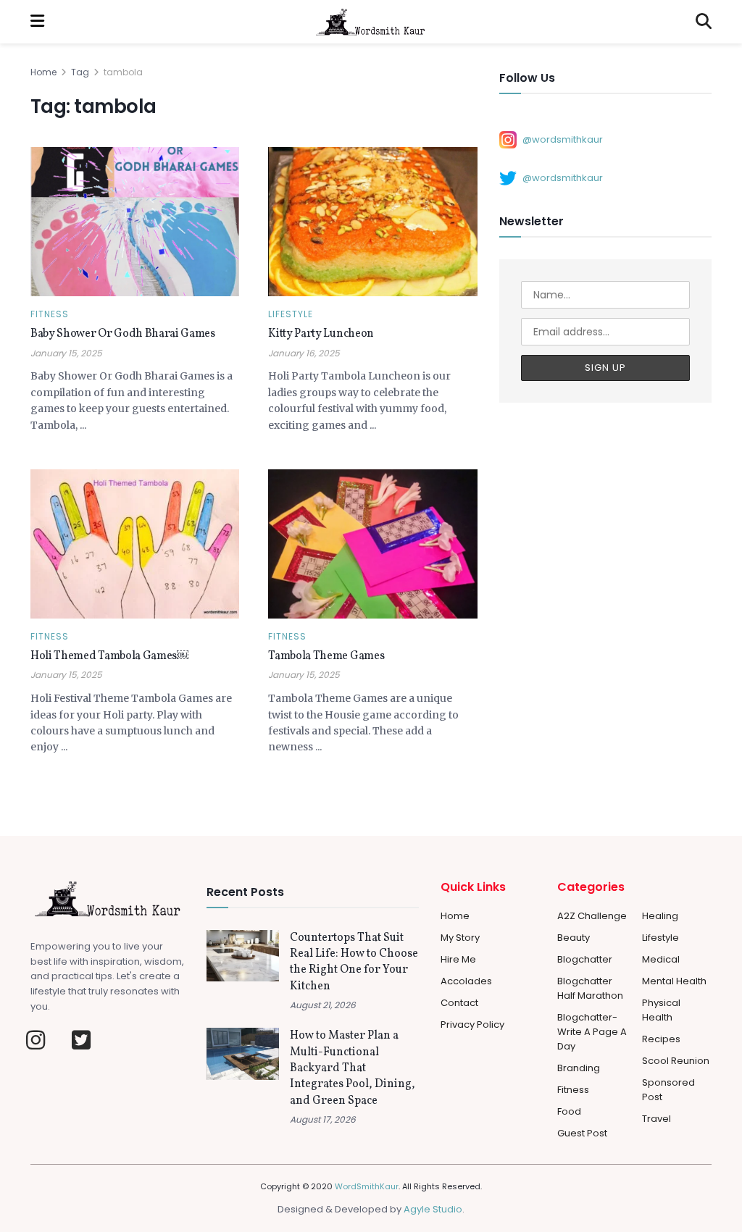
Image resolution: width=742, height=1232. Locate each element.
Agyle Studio (433, 1209)
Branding (578, 1068)
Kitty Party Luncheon (321, 334)
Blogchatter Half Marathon (590, 988)
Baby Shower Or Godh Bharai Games (122, 334)
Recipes (661, 1039)
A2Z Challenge (592, 916)
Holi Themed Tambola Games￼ (109, 656)
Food (569, 1111)
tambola (123, 72)
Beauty (573, 937)
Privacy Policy (472, 1024)
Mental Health (674, 981)
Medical (661, 959)
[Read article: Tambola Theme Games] (372, 544)
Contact (459, 1003)
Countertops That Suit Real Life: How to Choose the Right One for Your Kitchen (354, 962)
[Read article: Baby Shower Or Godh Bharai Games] (134, 221)
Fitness (49, 314)
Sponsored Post (668, 1090)
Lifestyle (290, 314)
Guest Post (582, 1133)
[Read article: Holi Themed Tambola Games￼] (134, 544)
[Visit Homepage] (370, 21)
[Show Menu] (37, 21)
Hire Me (458, 959)
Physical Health (661, 1010)
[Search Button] (704, 21)
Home (43, 72)
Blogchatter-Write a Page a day (592, 1031)
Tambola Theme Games (326, 656)
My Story (460, 937)
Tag (80, 72)
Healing (660, 916)
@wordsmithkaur (562, 139)
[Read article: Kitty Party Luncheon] (372, 221)
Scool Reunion (675, 1061)
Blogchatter (584, 959)
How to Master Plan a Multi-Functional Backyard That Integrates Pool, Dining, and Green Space (352, 1068)
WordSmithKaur (367, 1186)
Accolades (466, 981)
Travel (656, 1119)
